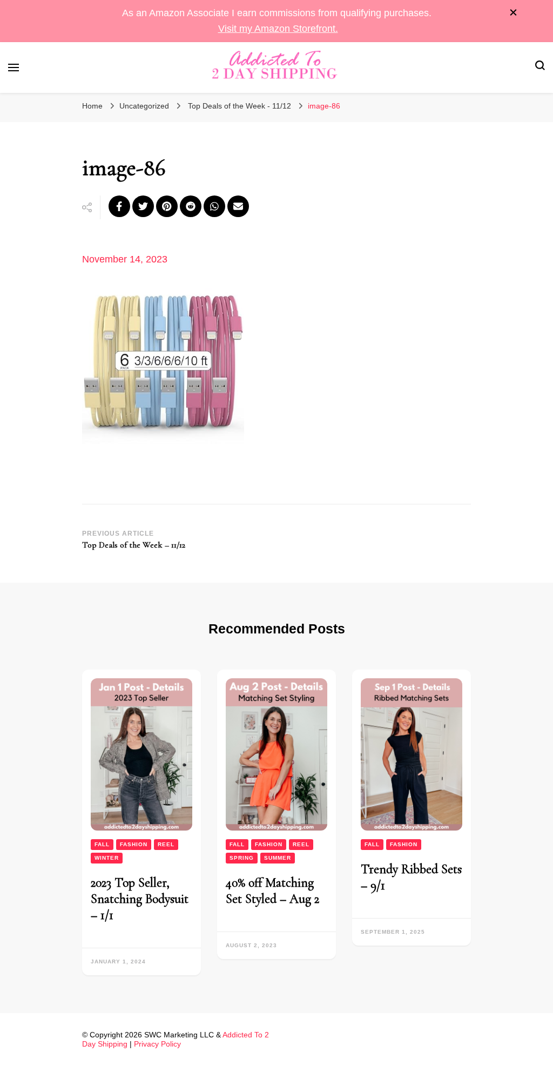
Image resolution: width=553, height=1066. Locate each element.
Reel (166, 844)
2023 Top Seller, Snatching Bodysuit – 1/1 (139, 899)
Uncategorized (144, 106)
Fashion (133, 844)
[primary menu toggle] (13, 67)
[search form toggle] (540, 67)
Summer (277, 858)
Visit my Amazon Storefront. (278, 28)
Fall (102, 844)
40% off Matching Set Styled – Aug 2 (272, 891)
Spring (242, 858)
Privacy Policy (157, 1044)
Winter (107, 858)
